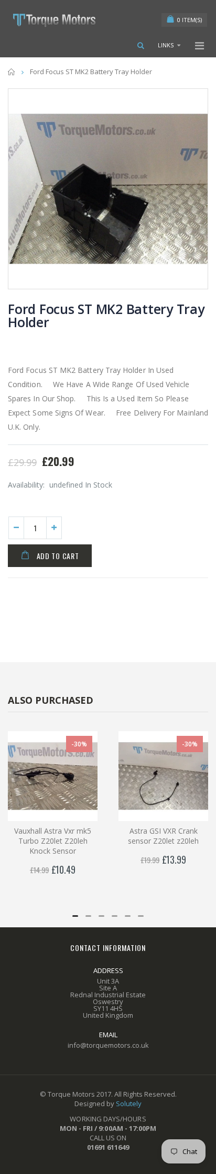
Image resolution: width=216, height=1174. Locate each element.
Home (12, 71)
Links (166, 45)
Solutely (129, 1103)
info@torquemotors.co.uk (108, 1045)
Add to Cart (58, 555)
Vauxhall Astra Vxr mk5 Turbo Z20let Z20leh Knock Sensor (52, 841)
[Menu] (199, 45)
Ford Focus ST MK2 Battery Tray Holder (106, 315)
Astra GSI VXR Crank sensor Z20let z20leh (163, 836)
